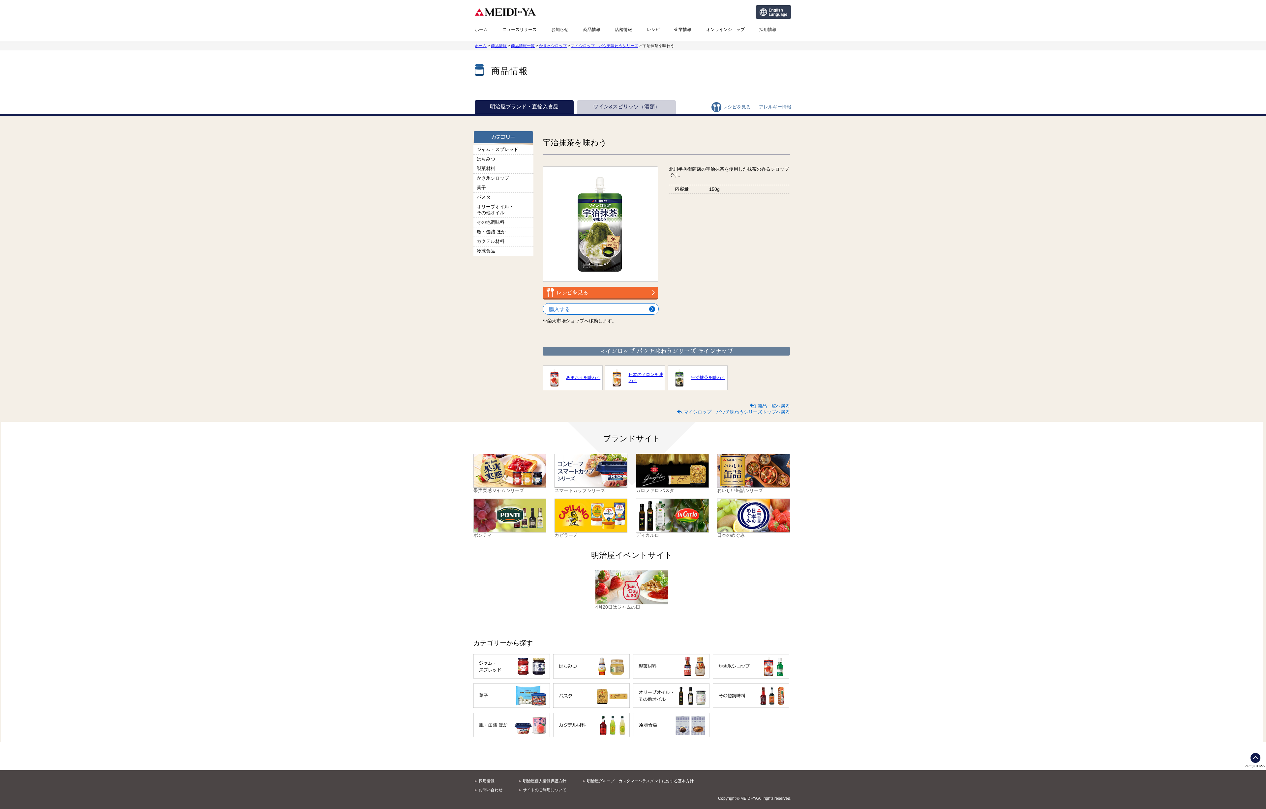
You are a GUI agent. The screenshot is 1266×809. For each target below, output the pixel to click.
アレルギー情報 (775, 106)
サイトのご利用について (544, 790)
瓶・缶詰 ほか (491, 231)
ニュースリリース (519, 29)
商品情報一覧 (523, 45)
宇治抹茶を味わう (708, 377)
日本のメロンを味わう (646, 377)
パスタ (484, 197)
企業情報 (682, 29)
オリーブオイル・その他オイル (495, 209)
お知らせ (559, 29)
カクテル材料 (490, 241)
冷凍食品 (486, 250)
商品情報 (591, 29)
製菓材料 (486, 168)
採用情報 (767, 29)
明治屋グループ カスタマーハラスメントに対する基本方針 (640, 781)
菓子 (481, 187)
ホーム (481, 29)
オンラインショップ (725, 29)
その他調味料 (490, 222)
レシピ (653, 29)
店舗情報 (623, 29)
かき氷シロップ (553, 45)
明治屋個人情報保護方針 (544, 781)
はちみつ (486, 158)
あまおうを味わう (583, 377)
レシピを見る (737, 106)
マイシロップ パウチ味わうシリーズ (604, 45)
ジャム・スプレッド (497, 149)
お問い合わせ (490, 790)
